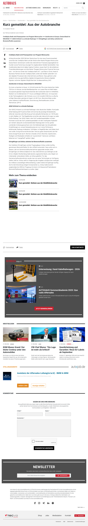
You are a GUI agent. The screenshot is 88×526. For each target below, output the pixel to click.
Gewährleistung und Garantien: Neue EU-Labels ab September (71, 349)
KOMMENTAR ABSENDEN (44, 448)
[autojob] (78, 367)
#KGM (12, 344)
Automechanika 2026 (33, 8)
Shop (40, 515)
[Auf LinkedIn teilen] (5, 63)
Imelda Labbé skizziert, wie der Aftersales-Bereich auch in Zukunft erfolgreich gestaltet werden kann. (59, 296)
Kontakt (68, 515)
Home (5, 20)
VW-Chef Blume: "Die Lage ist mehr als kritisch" (43, 348)
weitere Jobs (22, 385)
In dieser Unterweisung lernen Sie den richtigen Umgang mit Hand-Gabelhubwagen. (56, 273)
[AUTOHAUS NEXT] (13, 261)
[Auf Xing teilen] (5, 66)
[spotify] (53, 503)
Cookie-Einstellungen (80, 521)
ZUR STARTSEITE (78, 247)
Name (47, 411)
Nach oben (80, 507)
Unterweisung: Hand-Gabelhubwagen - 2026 (59, 269)
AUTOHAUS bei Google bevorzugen (57, 48)
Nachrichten (18, 8)
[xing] (44, 503)
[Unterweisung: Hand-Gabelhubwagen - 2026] (21, 273)
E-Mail (19, 411)
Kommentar (20, 418)
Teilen (21, 48)
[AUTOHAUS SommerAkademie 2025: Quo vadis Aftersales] (21, 294)
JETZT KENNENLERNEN (44, 309)
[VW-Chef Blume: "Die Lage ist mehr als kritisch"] (44, 334)
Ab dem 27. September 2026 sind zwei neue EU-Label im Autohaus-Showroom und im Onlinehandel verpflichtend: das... (71, 357)
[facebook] (35, 503)
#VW (39, 344)
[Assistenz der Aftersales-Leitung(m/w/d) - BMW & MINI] (7, 376)
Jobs (47, 515)
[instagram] (39, 503)
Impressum (58, 521)
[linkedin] (48, 503)
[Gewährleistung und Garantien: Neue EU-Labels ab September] (72, 334)
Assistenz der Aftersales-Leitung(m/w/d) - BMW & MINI (42, 373)
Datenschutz (70, 521)
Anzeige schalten (38, 386)
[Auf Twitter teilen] (5, 59)
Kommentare (10, 48)
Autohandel (21, 20)
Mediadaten (57, 515)
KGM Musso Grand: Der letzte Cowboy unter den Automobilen (14, 349)
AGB (64, 521)
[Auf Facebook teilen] (4, 55)
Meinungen (47, 8)
